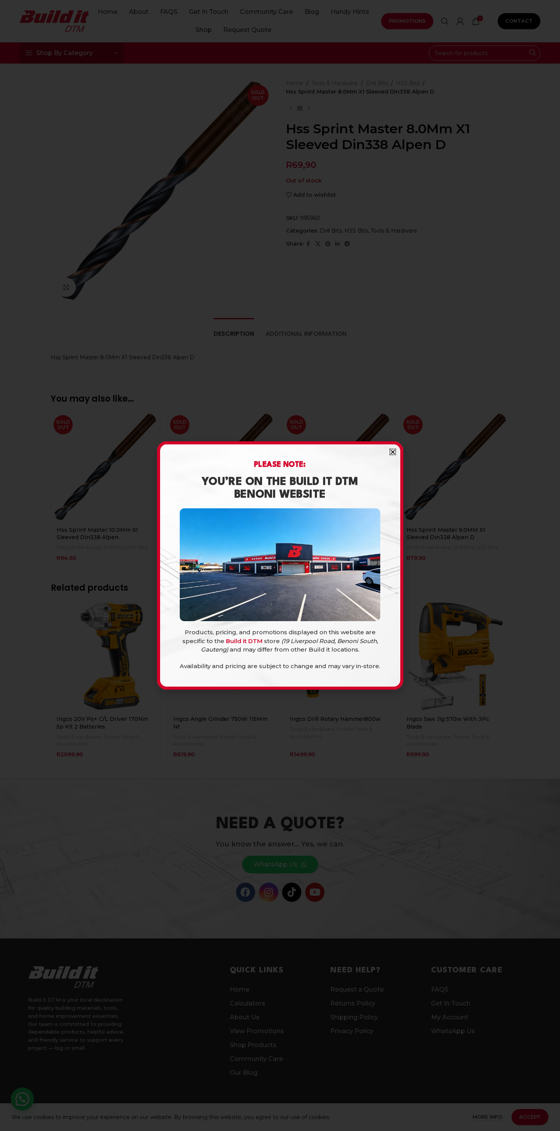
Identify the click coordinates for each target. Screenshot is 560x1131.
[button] (393, 452)
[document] (280, 565)
